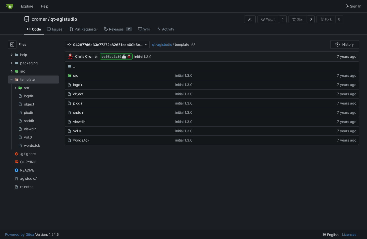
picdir (77, 103)
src (75, 75)
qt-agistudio (63, 19)
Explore (27, 6)
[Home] (9, 6)
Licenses (349, 234)
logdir (77, 84)
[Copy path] (192, 44)
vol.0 (77, 131)
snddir (78, 112)
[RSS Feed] (250, 19)
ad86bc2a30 (111, 56)
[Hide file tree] (12, 44)
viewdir (79, 122)
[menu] (331, 234)
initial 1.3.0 (143, 56)
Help (44, 6)
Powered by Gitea (19, 234)
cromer (39, 19)
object (78, 94)
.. (74, 66)
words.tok (81, 140)
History (348, 44)
